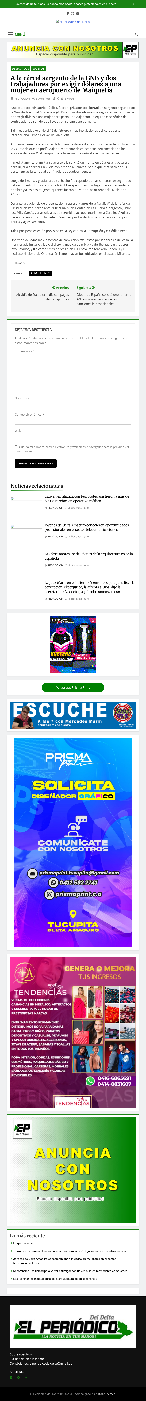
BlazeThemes (106, 1393)
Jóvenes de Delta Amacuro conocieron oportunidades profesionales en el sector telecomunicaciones (87, 527)
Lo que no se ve (23, 1243)
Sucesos (38, 68)
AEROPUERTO (40, 273)
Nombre (22, 398)
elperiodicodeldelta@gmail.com (52, 1363)
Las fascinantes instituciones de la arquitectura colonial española (55, 1279)
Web (18, 431)
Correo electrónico (29, 414)
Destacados (20, 68)
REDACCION (22, 98)
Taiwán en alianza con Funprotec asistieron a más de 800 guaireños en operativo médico (87, 498)
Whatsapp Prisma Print (73, 687)
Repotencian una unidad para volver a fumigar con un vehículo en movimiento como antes (64, 4)
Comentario (24, 351)
